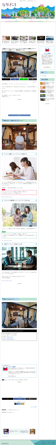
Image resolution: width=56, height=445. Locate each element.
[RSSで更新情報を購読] (15, 376)
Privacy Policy (49, 442)
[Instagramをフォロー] (12, 376)
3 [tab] (29, 45)
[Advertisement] (28, 29)
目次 (18, 115)
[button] (32, 79)
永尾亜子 (15, 191)
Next (54, 33)
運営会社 (53, 442)
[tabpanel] (6, 40)
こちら (12, 336)
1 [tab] (26, 45)
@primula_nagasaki (10, 339)
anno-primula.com (9, 337)
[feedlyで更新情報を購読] (13, 376)
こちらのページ (7, 196)
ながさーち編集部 (11, 366)
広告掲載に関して (44, 442)
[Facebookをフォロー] (10, 376)
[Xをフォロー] (9, 376)
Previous (1, 33)
